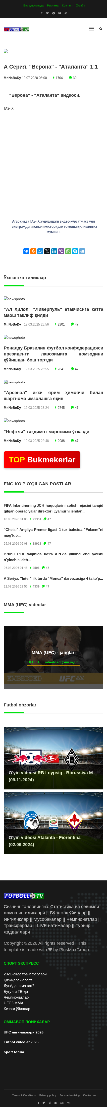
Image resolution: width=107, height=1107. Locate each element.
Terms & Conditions (24, 1095)
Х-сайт (80, 5)
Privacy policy (47, 1095)
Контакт (67, 5)
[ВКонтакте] (26, 251)
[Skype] (75, 251)
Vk (68, 1102)
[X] (47, 251)
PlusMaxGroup (74, 949)
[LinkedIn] (54, 251)
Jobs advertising (70, 1095)
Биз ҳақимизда (33, 5)
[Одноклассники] (33, 251)
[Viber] (61, 251)
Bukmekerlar (42, 459)
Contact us (89, 1095)
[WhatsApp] (68, 251)
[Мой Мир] (40, 251)
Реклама (52, 5)
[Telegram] (82, 251)
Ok (62, 1102)
